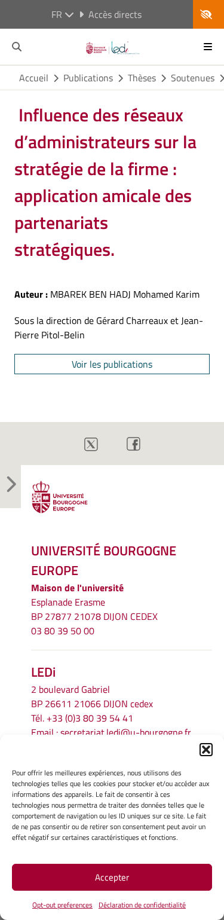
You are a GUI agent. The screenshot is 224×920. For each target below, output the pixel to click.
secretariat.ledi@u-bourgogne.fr (125, 732)
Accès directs (115, 14)
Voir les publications (112, 364)
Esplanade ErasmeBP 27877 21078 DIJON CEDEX (94, 609)
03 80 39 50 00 (62, 630)
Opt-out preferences (62, 904)
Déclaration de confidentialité (142, 904)
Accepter (112, 877)
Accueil (33, 78)
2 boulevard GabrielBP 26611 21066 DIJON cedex (92, 696)
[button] (206, 750)
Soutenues (192, 78)
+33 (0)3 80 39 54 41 (90, 718)
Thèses (142, 78)
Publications (88, 78)
